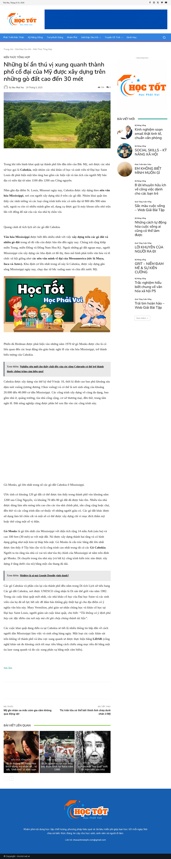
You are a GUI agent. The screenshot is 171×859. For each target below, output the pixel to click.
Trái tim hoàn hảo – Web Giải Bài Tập (149, 305)
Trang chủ (8, 49)
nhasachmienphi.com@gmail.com (89, 840)
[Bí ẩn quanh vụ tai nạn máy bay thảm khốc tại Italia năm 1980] (57, 752)
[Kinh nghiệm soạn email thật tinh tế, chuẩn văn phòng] (124, 131)
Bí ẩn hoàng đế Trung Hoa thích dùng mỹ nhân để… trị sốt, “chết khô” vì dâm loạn (21, 766)
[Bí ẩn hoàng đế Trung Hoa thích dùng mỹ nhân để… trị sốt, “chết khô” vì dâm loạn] (21, 752)
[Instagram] (154, 3)
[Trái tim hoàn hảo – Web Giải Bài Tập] (124, 303)
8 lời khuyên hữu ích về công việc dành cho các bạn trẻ (150, 189)
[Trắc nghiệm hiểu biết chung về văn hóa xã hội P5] (124, 285)
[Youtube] (166, 3)
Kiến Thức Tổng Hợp (42, 49)
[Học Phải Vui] (6, 87)
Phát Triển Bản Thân (143, 164)
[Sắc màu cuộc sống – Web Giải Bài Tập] (124, 206)
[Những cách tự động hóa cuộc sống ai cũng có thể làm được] (124, 224)
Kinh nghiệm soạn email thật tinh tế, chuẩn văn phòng (149, 133)
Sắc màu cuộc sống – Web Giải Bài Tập (150, 207)
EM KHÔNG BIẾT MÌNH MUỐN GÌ (148, 170)
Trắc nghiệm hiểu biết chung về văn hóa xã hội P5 (148, 286)
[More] (89, 690)
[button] (164, 37)
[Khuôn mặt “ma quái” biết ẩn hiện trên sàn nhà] (93, 752)
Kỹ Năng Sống (140, 125)
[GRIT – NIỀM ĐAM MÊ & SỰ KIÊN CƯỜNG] (124, 266)
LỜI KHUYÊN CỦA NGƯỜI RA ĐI (149, 249)
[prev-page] (6, 778)
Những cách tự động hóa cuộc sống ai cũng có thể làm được (150, 228)
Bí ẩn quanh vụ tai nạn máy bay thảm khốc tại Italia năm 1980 (57, 766)
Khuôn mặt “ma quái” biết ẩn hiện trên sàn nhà (93, 768)
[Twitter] (158, 3)
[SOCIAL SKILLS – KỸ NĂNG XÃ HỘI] (124, 150)
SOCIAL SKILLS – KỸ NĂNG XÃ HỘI (151, 152)
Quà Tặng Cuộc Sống (143, 201)
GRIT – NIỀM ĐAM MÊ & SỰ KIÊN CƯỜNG (149, 267)
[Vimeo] (162, 3)
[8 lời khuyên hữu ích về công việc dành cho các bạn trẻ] (124, 187)
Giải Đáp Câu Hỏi (23, 49)
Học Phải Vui (18, 87)
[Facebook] (150, 3)
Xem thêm (141, 318)
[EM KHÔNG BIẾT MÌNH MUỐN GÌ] (124, 169)
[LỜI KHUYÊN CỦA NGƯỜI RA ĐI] (124, 247)
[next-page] (11, 778)
